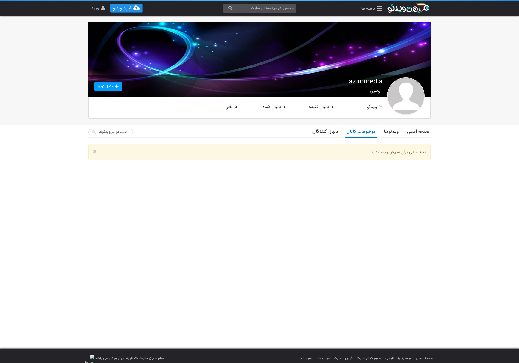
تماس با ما (307, 358)
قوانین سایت (343, 358)
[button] (371, 9)
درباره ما (324, 358)
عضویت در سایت (369, 358)
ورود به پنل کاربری (398, 358)
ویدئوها (391, 131)
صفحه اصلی (418, 131)
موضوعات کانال (361, 131)
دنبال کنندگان (325, 131)
